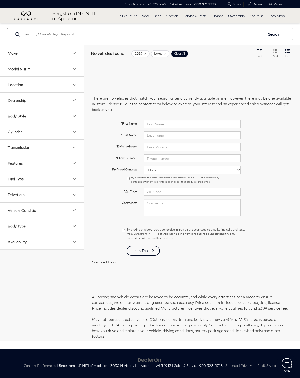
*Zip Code (130, 191)
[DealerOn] (149, 359)
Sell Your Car (127, 16)
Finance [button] (217, 16)
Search (273, 34)
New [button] (145, 16)
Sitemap (231, 365)
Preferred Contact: (124, 169)
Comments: (129, 202)
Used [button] (157, 16)
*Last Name (129, 135)
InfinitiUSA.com (266, 365)
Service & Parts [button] (195, 16)
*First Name (129, 123)
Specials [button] (172, 16)
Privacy (246, 365)
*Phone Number (126, 158)
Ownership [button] (236, 16)
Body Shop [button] (276, 16)
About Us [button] (256, 16)
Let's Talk (140, 251)
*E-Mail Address (126, 146)
